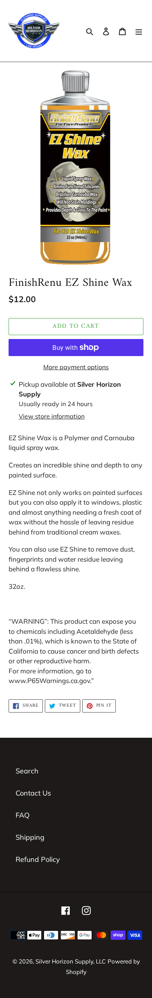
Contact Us (33, 793)
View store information (52, 416)
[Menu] (139, 31)
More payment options (76, 367)
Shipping (30, 837)
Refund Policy (38, 859)
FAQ (23, 815)
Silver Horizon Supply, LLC (70, 961)
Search (27, 770)
